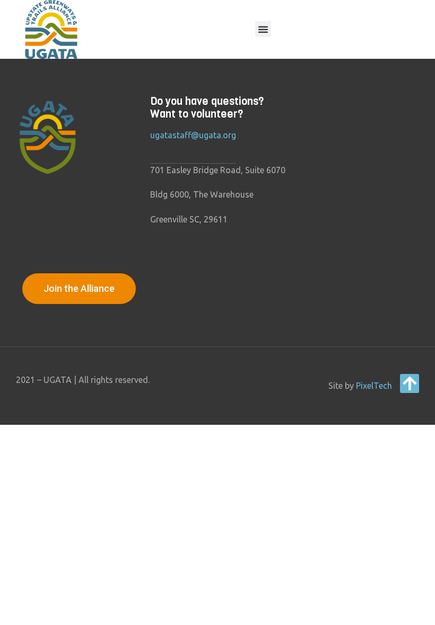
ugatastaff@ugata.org (193, 135)
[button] (263, 29)
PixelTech (374, 385)
